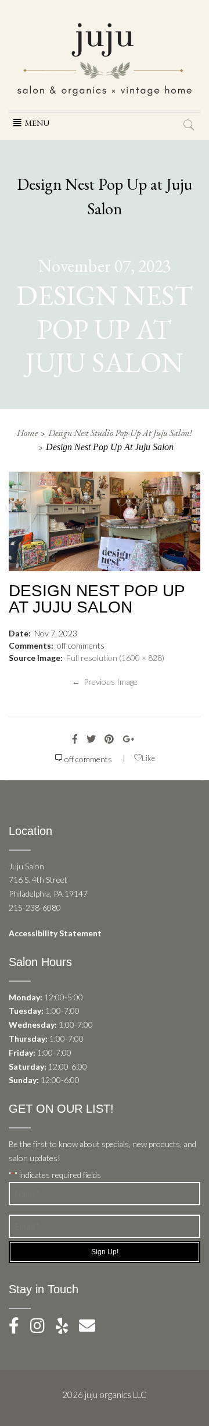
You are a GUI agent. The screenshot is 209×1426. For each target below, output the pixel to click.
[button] (37, 123)
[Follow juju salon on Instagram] (42, 1328)
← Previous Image (105, 682)
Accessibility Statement (55, 933)
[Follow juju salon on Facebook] (18, 1328)
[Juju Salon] (104, 58)
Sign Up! (104, 1252)
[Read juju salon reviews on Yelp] (67, 1328)
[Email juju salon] (92, 1328)
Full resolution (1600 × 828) (115, 658)
